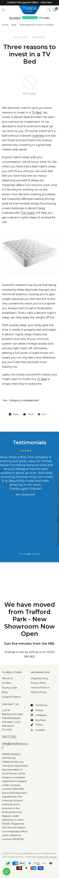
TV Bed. (36, 112)
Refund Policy (39, 692)
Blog (13, 24)
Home (5, 24)
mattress (38, 135)
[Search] (49, 10)
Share (16, 414)
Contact (6, 682)
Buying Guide (9, 687)
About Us (7, 678)
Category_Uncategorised (24, 400)
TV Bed (42, 379)
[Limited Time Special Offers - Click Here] (29, 2)
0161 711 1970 (9, 736)
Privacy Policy (38, 682)
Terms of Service (40, 687)
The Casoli (27, 212)
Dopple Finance (11, 696)
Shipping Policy (39, 678)
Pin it (44, 414)
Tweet (30, 414)
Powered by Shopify (47, 857)
